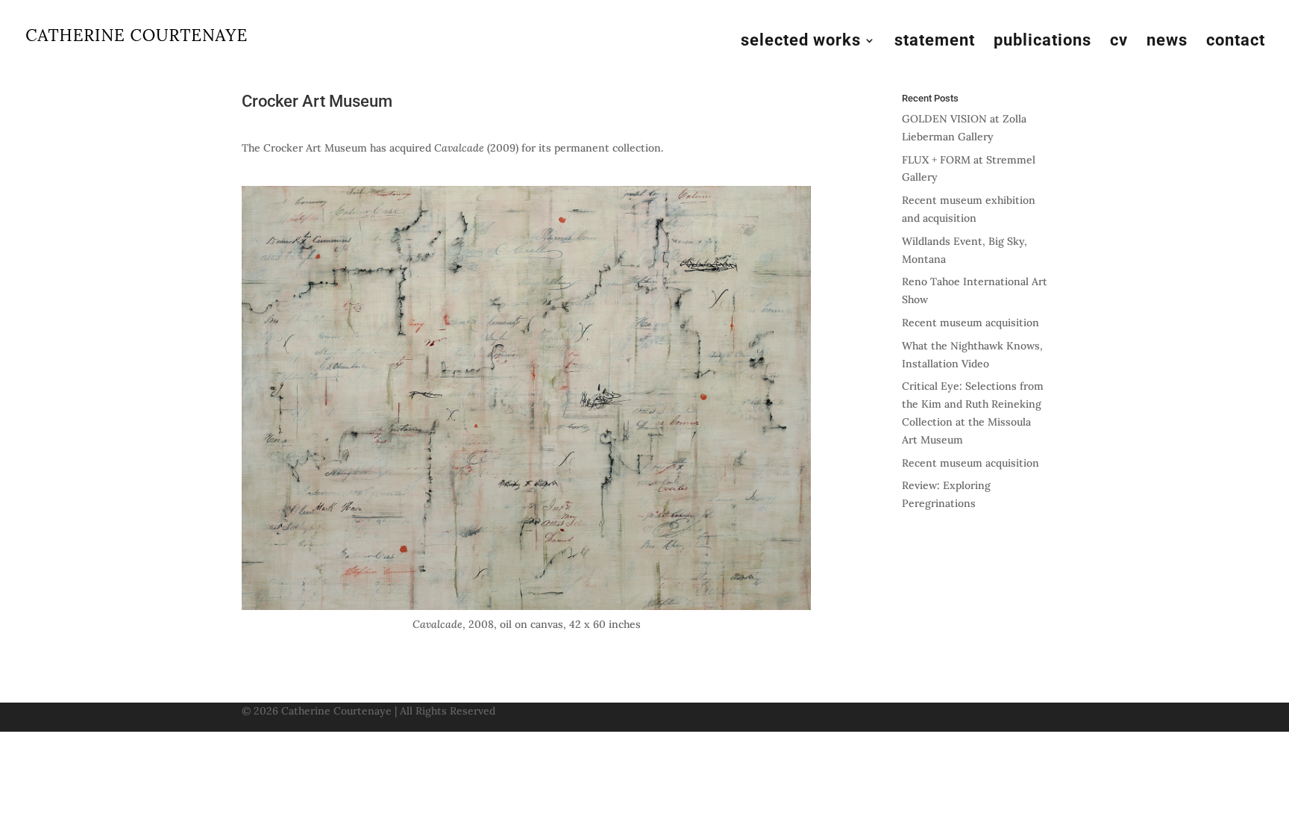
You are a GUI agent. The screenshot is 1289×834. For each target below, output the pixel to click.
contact (1235, 42)
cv (1119, 42)
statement (934, 42)
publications (1042, 42)
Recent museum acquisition (970, 322)
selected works (801, 42)
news (1167, 42)
